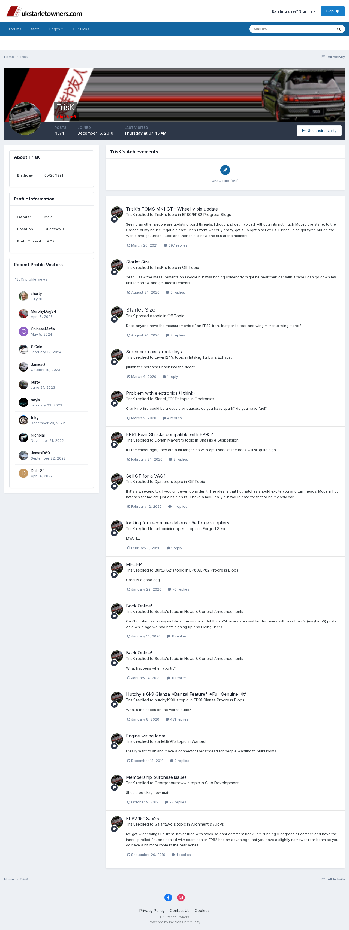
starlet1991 (164, 741)
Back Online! (139, 606)
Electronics (204, 398)
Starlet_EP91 (165, 398)
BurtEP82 (163, 570)
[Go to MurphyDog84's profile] (23, 313)
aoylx (35, 400)
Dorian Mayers (168, 440)
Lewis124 (163, 357)
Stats (35, 29)
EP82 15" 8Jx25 (142, 818)
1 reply (172, 376)
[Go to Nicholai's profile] (23, 437)
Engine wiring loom (145, 735)
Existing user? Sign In (293, 11)
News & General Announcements (213, 611)
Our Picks (81, 29)
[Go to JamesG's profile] (23, 367)
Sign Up (332, 11)
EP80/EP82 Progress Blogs (206, 214)
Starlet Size (138, 262)
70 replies (180, 589)
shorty (36, 293)
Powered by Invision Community (174, 922)
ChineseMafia (43, 329)
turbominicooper (169, 528)
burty (35, 382)
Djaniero (162, 481)
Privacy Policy (152, 910)
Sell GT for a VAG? (146, 476)
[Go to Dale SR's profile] (23, 473)
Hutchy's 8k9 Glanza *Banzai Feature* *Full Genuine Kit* (186, 694)
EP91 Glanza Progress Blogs (219, 700)
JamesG (38, 364)
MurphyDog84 (43, 311)
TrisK (130, 214)
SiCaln (36, 347)
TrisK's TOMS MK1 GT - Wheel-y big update (172, 209)
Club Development (222, 782)
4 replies (174, 418)
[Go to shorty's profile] (23, 296)
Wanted (199, 741)
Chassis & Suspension (219, 440)
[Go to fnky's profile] (23, 420)
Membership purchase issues (156, 777)
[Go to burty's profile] (23, 384)
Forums (15, 29)
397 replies (177, 245)
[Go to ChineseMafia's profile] (23, 331)
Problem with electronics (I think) (160, 393)
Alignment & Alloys (207, 824)
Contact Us (179, 910)
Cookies (202, 910)
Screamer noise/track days (154, 351)
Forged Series (215, 528)
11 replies (178, 636)
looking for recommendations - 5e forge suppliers (177, 522)
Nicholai (38, 435)
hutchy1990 (165, 700)
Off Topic (190, 267)
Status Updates (313, 29)
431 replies (178, 719)
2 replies (177, 292)
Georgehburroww (170, 782)
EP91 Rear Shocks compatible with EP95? (169, 434)
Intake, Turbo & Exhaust (210, 357)
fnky (35, 417)
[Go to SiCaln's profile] (23, 349)
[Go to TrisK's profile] (117, 212)
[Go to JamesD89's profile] (23, 455)
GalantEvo (164, 824)
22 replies (177, 802)
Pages (55, 29)
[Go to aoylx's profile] (23, 402)
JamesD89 (40, 453)
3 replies (181, 760)
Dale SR (38, 471)
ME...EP (134, 564)
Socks (160, 611)
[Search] (339, 29)
